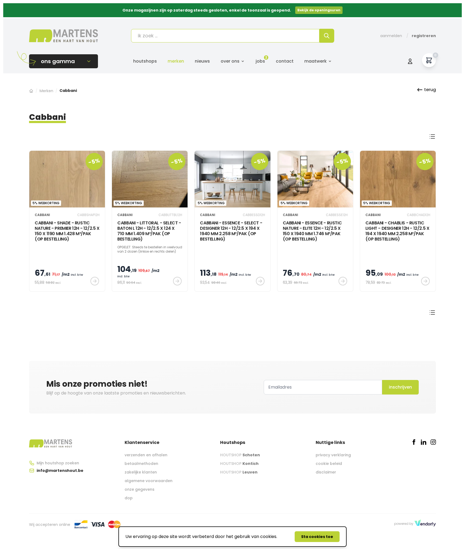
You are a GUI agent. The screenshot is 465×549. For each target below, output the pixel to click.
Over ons (230, 61)
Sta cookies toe (317, 536)
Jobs (260, 61)
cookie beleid (329, 463)
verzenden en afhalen (146, 455)
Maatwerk (315, 61)
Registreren (424, 35)
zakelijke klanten (141, 472)
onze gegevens (139, 489)
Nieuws (202, 61)
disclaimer (326, 472)
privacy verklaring (333, 455)
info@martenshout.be (60, 470)
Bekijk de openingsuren (318, 10)
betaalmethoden (141, 463)
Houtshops (145, 61)
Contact (285, 61)
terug (430, 90)
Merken (176, 61)
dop (129, 498)
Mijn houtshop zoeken (58, 463)
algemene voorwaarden (148, 480)
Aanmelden (391, 35)
